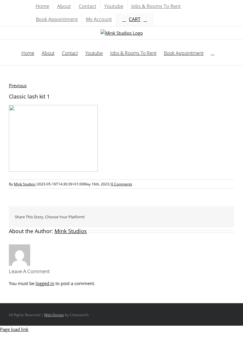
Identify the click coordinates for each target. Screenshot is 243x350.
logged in (45, 283)
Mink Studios (24, 184)
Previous (18, 85)
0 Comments (121, 184)
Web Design (54, 314)
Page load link (14, 329)
